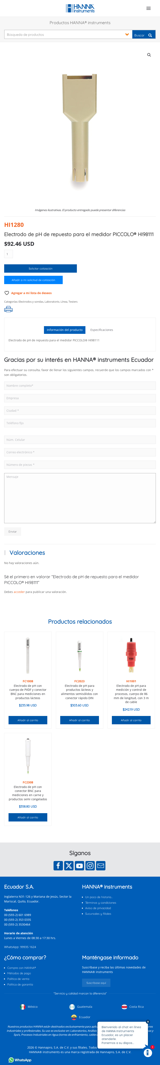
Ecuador (84, 1017)
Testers (73, 301)
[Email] (100, 865)
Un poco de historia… (99, 897)
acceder (19, 592)
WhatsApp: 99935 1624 (20, 947)
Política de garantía (20, 984)
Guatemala (84, 1007)
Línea (64, 301)
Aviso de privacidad (98, 908)
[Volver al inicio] (80, 8)
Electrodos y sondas (31, 301)
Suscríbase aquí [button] (96, 982)
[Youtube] (79, 865)
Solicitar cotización (40, 268)
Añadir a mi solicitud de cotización (33, 280)
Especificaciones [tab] (101, 330)
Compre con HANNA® (21, 968)
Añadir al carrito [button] (28, 720)
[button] (148, 8)
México (32, 1007)
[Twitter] (69, 865)
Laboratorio (52, 301)
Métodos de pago (19, 973)
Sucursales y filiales (98, 914)
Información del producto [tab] (64, 330)
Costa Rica (136, 1007)
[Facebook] (58, 865)
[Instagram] (90, 865)
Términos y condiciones (100, 903)
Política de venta (18, 979)
